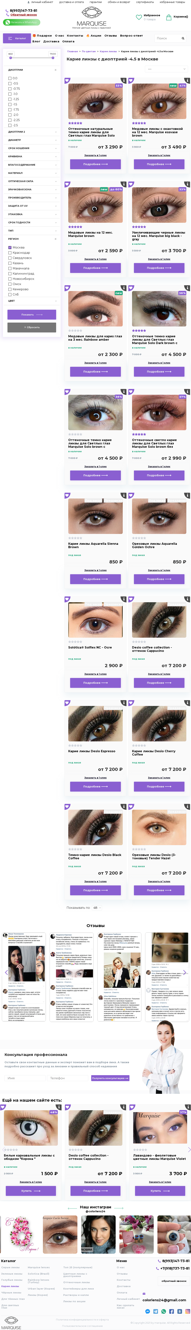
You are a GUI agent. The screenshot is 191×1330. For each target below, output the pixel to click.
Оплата (68, 41)
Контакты (75, 35)
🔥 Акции (93, 35)
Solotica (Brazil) (38, 1273)
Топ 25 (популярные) (77, 1267)
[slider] (10, 58)
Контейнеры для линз (78, 1288)
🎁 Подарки (42, 35)
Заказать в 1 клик (95, 155)
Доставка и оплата (71, 2)
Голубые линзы (11, 1279)
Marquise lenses (39, 1267)
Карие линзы (10, 1286)
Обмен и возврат (119, 2)
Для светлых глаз (10, 1306)
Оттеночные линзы (76, 1282)
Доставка (51, 41)
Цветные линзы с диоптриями (75, 1275)
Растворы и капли (76, 1294)
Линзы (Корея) (38, 1294)
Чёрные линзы (11, 1292)
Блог (36, 41)
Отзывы (110, 35)
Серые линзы (10, 1267)
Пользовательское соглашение (82, 1325)
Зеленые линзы (11, 1273)
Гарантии (96, 2)
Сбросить (33, 327)
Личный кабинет (128, 1298)
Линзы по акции (74, 1301)
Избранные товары (172, 2)
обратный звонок (174, 1280)
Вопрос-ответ (131, 35)
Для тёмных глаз (13, 1298)
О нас (59, 35)
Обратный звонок (23, 14)
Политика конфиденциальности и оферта (82, 1319)
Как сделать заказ (125, 1306)
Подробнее (92, 164)
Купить (27, 1191)
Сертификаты (145, 2)
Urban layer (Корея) (41, 1288)
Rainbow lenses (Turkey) (38, 1281)
